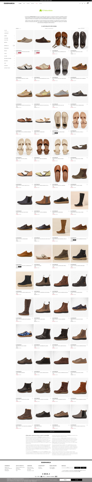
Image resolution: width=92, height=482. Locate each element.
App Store (40, 467)
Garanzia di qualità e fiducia (20, 467)
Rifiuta (65, 479)
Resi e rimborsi (18, 469)
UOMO (83, 467)
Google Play (40, 468)
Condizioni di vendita (30, 468)
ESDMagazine (7, 470)
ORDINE (79, 28)
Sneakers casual (54, 442)
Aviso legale (29, 469)
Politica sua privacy (30, 467)
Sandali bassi (70, 435)
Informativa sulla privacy (78, 470)
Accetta (76, 479)
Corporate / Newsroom (8, 468)
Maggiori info (34, 480)
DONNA (77, 467)
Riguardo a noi (7, 467)
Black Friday (7, 469)
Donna (46, 28)
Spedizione (18, 468)
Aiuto (17, 470)
